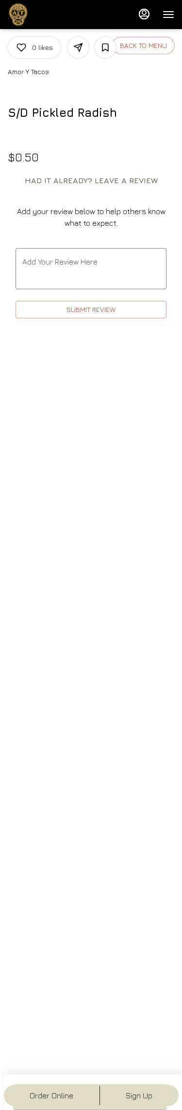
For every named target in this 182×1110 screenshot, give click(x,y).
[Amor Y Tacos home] (51, 14)
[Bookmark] (105, 47)
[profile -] (144, 14)
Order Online (51, 1095)
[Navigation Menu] (168, 14)
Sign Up (139, 1095)
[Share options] (78, 47)
